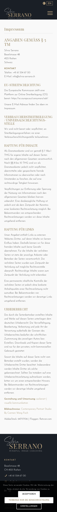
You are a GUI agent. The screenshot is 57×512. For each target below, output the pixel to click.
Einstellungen (29, 506)
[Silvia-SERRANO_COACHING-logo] (23, 13)
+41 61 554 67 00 (17, 476)
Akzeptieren (29, 494)
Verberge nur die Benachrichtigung (29, 500)
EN (49, 3)
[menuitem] (48, 13)
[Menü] (48, 13)
